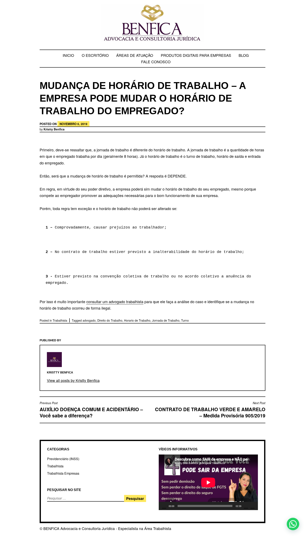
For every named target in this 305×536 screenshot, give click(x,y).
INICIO (68, 55)
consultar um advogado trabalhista (114, 301)
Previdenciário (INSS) (63, 458)
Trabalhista (60, 320)
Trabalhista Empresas (63, 473)
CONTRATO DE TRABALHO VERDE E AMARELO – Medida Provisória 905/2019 (210, 410)
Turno (185, 320)
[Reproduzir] (164, 506)
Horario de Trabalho (137, 320)
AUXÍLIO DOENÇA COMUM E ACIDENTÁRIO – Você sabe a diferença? (91, 410)
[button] (293, 524)
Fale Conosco (156, 61)
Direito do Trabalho (109, 320)
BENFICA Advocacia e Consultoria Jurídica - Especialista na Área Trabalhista (107, 528)
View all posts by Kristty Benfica (73, 380)
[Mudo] (246, 506)
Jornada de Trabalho (165, 320)
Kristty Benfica (54, 129)
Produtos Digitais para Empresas (196, 55)
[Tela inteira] (252, 506)
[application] (208, 482)
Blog (244, 55)
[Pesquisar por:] (67, 498)
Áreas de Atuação (134, 55)
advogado (89, 320)
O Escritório (95, 55)
